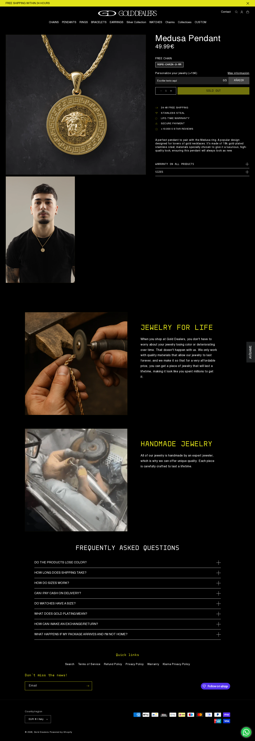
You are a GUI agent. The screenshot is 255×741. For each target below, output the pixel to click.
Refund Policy (113, 664)
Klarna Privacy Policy (176, 664)
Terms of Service (89, 664)
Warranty (153, 664)
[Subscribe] (88, 685)
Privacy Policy (135, 664)
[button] (185, 22)
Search (69, 664)
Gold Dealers (41, 732)
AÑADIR (239, 80)
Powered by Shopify (61, 732)
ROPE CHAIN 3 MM (170, 65)
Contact (226, 12)
